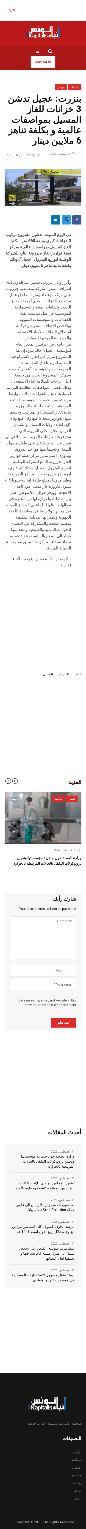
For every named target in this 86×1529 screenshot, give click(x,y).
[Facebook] (76, 220)
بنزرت (62, 674)
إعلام (77, 1498)
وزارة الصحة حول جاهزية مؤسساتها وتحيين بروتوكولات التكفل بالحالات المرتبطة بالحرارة (48, 1161)
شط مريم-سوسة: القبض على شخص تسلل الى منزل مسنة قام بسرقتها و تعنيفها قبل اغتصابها (47, 1253)
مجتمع (76, 1475)
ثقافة (77, 1490)
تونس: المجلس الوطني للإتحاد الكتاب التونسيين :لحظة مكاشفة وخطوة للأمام (45, 1185)
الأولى (77, 1451)
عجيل (47, 674)
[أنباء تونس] (43, 32)
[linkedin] (55, 220)
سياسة (76, 1459)
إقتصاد (74, 87)
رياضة (77, 1483)
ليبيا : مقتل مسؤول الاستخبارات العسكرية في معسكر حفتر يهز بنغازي (43, 1277)
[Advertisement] (43, 616)
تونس (61, 87)
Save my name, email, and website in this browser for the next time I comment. (47, 1002)
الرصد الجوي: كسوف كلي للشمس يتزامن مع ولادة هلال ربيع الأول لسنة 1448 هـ (43, 1229)
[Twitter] (66, 220)
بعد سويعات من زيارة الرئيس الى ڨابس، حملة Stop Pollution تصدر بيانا (44, 1207)
